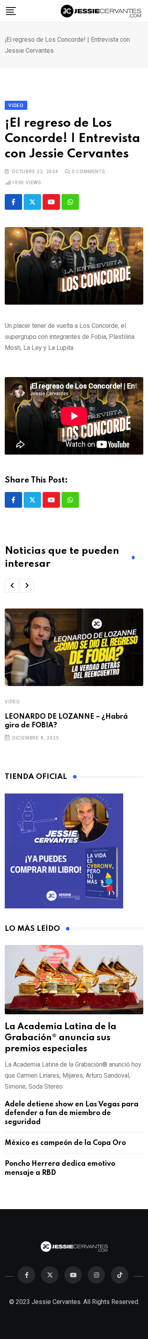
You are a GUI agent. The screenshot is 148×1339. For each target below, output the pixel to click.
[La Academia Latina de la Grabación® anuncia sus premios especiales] (74, 979)
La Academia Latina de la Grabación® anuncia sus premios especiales (60, 1038)
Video (12, 702)
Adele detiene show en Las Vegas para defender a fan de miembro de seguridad (72, 1113)
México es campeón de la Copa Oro (65, 1143)
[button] (12, 586)
